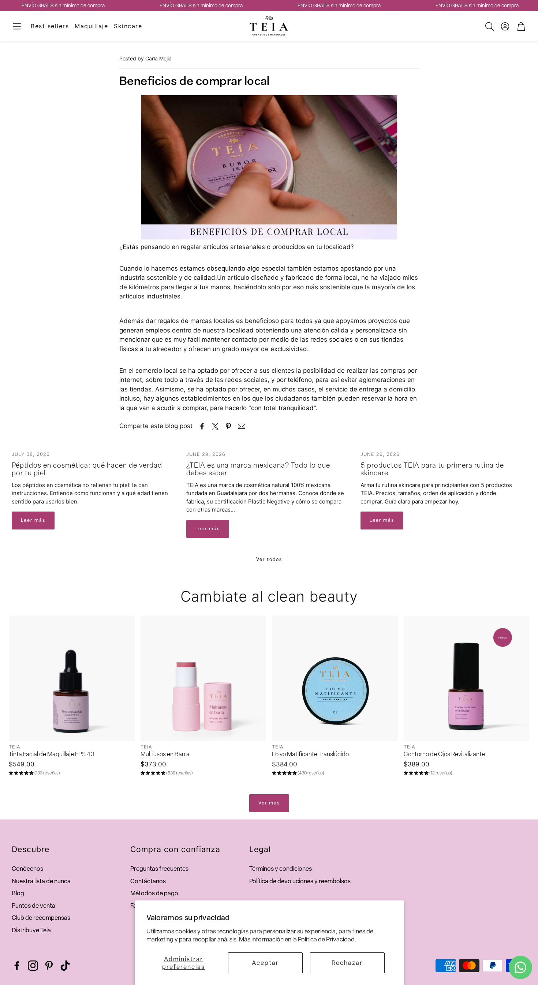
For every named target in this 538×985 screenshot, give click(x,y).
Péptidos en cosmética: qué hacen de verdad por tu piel (87, 469)
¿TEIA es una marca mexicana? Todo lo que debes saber (258, 469)
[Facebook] (17, 965)
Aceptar (265, 963)
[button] (17, 26)
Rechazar (347, 963)
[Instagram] (33, 965)
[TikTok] (65, 965)
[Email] (241, 426)
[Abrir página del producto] (72, 678)
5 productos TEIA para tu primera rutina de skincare (432, 469)
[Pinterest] (49, 965)
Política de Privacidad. (327, 939)
